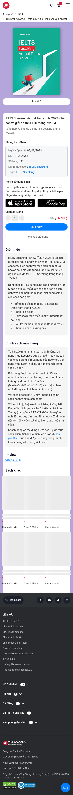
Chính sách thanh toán (15, 642)
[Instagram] (66, 600)
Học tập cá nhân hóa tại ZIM (17, 669)
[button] (52, 5)
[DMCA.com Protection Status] (9, 786)
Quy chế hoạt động (13, 648)
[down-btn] (8, 218)
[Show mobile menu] (67, 5)
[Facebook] (40, 600)
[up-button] (21, 218)
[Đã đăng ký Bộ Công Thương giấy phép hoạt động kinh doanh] (26, 786)
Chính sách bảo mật (13, 626)
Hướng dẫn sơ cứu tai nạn (16, 664)
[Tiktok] (58, 600)
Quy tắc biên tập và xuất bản (18, 653)
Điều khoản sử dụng (13, 632)
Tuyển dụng (9, 659)
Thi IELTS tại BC (11, 621)
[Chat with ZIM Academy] (65, 787)
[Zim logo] (6, 5)
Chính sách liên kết (12, 637)
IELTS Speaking (38, 166)
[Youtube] (49, 600)
